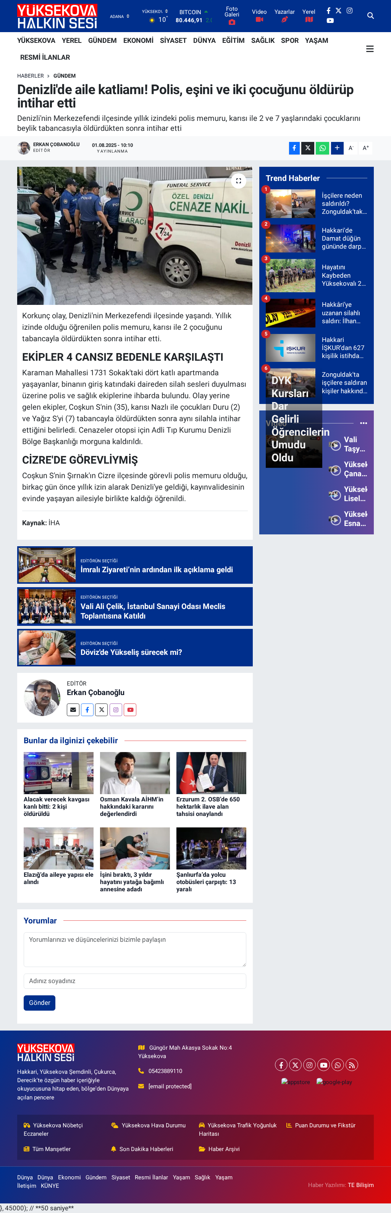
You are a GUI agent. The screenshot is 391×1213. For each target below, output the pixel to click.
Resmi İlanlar (151, 1177)
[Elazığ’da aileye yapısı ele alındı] (59, 848)
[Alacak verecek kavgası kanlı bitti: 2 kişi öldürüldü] (59, 772)
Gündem (64, 76)
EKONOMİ (138, 40)
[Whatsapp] (337, 1064)
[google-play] (334, 1082)
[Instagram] (116, 709)
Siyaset (120, 1177)
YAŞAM (316, 40)
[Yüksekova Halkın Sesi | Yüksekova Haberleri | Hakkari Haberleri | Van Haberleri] (57, 16)
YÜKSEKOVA (36, 40)
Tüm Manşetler (51, 1149)
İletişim (26, 1185)
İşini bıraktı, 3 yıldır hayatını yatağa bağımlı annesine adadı (132, 882)
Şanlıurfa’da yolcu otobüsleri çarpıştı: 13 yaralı (206, 882)
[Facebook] (87, 709)
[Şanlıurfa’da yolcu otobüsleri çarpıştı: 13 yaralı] (211, 848)
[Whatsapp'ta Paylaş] (322, 148)
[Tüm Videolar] (363, 423)
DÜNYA (204, 40)
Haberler (30, 76)
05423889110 (165, 1071)
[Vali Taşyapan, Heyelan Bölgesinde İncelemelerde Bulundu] (333, 444)
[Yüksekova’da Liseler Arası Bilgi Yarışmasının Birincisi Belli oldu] (333, 493)
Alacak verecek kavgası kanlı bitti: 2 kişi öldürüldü (56, 806)
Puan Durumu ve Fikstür (325, 1125)
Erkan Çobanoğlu (95, 692)
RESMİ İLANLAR (45, 57)
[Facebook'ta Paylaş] (294, 148)
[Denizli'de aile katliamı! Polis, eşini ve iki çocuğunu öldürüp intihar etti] (135, 236)
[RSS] (352, 1064)
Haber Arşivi (224, 1149)
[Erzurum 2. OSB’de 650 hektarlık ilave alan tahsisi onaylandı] (211, 772)
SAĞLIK (263, 40)
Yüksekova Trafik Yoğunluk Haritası (238, 1129)
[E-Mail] (73, 709)
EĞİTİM (233, 40)
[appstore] (296, 1082)
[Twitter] (101, 709)
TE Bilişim (361, 1185)
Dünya (25, 1177)
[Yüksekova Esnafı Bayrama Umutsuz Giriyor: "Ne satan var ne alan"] (333, 518)
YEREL (72, 40)
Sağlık (202, 1177)
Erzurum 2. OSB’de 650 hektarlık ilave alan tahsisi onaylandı (208, 806)
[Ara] (370, 16)
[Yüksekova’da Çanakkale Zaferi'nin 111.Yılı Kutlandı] (333, 468)
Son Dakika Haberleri (146, 1149)
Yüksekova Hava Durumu (154, 1125)
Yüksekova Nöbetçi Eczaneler (53, 1129)
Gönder (39, 1002)
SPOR (290, 40)
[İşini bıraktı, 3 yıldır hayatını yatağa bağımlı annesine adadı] (135, 848)
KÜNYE (50, 1185)
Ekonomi (69, 1177)
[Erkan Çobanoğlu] (42, 697)
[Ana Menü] (370, 49)
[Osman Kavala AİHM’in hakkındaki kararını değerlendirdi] (135, 772)
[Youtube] (130, 709)
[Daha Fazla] (337, 148)
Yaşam (181, 1177)
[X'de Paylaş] (307, 148)
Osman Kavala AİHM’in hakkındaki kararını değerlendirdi (131, 806)
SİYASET (173, 40)
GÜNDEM (102, 40)
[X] (295, 1064)
